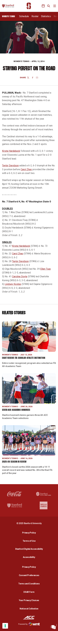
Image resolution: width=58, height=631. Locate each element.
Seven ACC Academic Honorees (16, 410)
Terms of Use (29, 541)
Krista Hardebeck (11, 151)
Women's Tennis (21, 61)
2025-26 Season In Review (14, 462)
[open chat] (53, 626)
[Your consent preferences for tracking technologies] (5, 626)
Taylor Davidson (10, 165)
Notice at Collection (29, 608)
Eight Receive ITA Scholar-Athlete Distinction (23, 358)
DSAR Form (28, 592)
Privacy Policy (29, 532)
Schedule (24, 16)
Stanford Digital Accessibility (29, 549)
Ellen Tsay (45, 268)
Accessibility (30, 557)
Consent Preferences (29, 575)
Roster (35, 16)
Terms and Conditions (29, 583)
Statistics (46, 16)
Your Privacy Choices (29, 600)
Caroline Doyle (19, 276)
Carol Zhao (26, 169)
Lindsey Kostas (13, 284)
